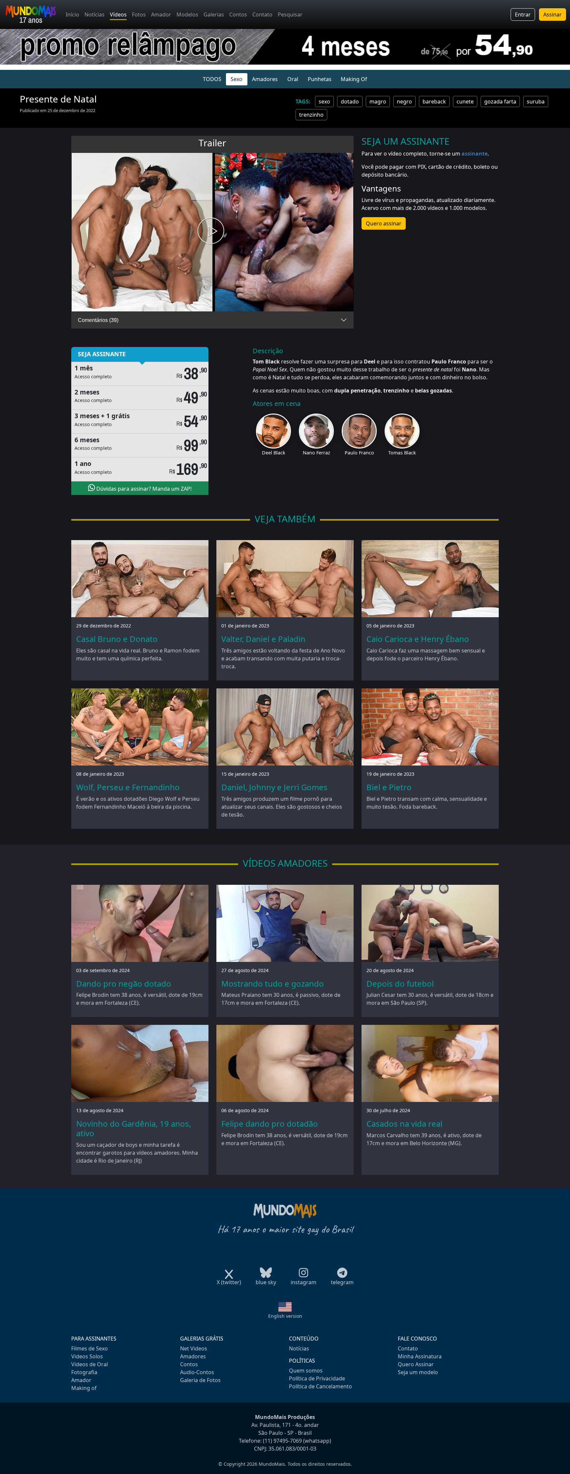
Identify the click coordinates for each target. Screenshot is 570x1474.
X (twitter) (229, 1282)
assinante (474, 153)
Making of (84, 1388)
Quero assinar (383, 223)
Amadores (265, 79)
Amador (161, 14)
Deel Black (273, 452)
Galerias (214, 14)
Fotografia (84, 1372)
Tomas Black (402, 452)
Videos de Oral (89, 1364)
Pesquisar (290, 14)
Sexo (236, 79)
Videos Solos (87, 1356)
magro (377, 101)
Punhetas (320, 79)
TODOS (212, 79)
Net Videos (193, 1348)
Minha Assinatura (420, 1356)
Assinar (552, 14)
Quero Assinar (416, 1364)
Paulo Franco (359, 452)
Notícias (94, 14)
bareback (434, 101)
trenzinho (311, 114)
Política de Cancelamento (320, 1386)
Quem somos (306, 1370)
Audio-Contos (197, 1372)
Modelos (187, 14)
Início (72, 14)
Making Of (354, 79)
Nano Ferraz (316, 452)
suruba (536, 101)
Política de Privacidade (317, 1378)
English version (285, 1316)
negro (404, 101)
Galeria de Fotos (200, 1380)
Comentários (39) (98, 320)
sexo (324, 101)
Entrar (523, 14)
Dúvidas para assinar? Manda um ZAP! (143, 488)
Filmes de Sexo (89, 1348)
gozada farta (500, 101)
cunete (465, 101)
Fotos (139, 14)
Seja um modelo (418, 1372)
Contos (238, 14)
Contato (262, 14)
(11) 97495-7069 (282, 1440)
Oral (292, 79)
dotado (350, 101)
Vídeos (118, 14)
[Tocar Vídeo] (212, 232)
